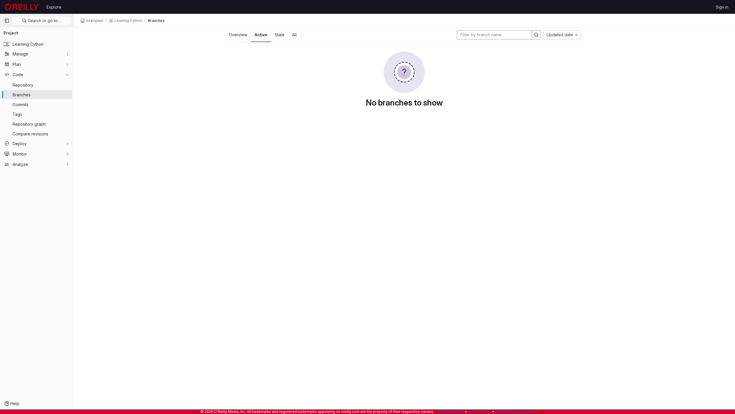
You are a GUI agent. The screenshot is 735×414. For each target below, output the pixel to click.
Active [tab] (261, 34)
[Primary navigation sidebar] (6, 20)
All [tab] (294, 34)
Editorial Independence (515, 411)
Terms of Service (449, 411)
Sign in (722, 7)
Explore (54, 7)
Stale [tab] (280, 34)
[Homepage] (22, 7)
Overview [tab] (238, 34)
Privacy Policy (480, 411)
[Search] (536, 34)
